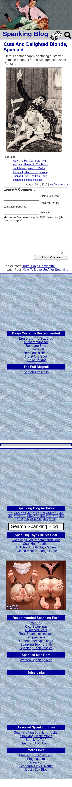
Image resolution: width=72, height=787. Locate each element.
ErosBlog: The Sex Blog (36, 338)
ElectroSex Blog (36, 769)
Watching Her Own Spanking (29, 160)
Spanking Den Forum (36, 743)
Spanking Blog (25, 33)
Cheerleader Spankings (36, 641)
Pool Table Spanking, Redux (29, 168)
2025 (17, 513)
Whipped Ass (36, 637)
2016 (17, 516)
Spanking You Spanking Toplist (36, 732)
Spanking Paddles (36, 543)
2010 (55, 516)
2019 (55, 513)
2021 (42, 513)
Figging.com (36, 759)
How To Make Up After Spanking (45, 269)
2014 (30, 516)
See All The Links (36, 372)
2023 (29, 513)
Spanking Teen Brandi (36, 644)
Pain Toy (36, 623)
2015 (23, 516)
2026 (10, 513)
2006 (33, 519)
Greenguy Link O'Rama (36, 766)
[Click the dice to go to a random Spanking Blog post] (56, 40)
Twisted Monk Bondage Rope (36, 551)
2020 (49, 513)
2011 (49, 516)
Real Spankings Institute (36, 633)
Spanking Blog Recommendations (36, 540)
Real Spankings (36, 626)
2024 (23, 513)
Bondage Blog (36, 345)
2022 (36, 513)
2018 (61, 513)
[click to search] (68, 39)
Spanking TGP (36, 739)
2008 (20, 519)
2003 (52, 519)
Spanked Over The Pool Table (30, 175)
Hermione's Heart (36, 353)
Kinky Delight (36, 360)
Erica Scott (36, 349)
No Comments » (59, 184)
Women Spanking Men (36, 660)
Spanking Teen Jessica (36, 648)
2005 (39, 519)
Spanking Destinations (36, 736)
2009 (61, 516)
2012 (42, 516)
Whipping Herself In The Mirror (30, 164)
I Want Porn (36, 762)
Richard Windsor (36, 342)
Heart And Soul (36, 356)
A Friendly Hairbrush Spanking (30, 172)
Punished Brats (36, 630)
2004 (45, 519)
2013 (36, 516)
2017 (10, 516)
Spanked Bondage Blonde (28, 179)
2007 (26, 519)
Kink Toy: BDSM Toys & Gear (36, 547)
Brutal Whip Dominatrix (38, 266)
